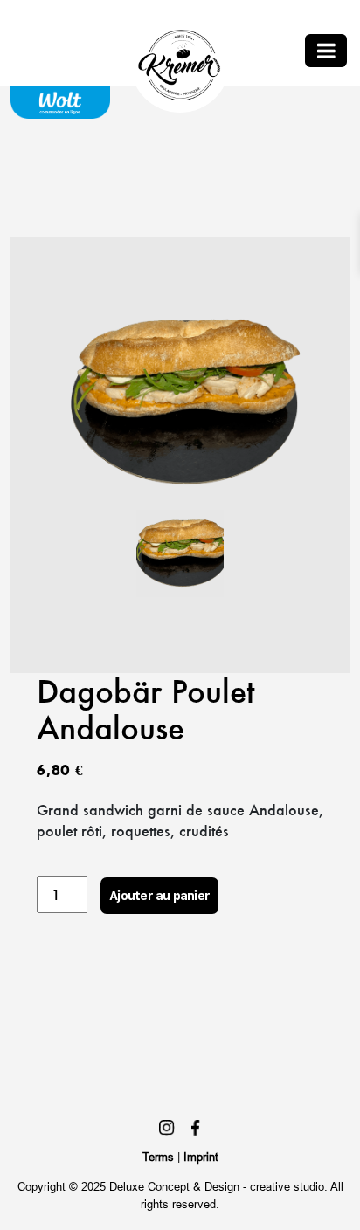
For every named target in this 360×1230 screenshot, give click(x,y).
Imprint (200, 1157)
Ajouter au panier (159, 895)
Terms (158, 1157)
